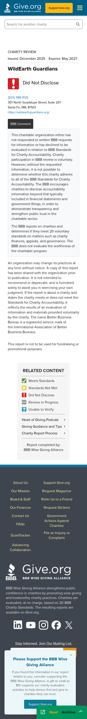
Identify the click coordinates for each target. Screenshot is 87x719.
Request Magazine (56, 490)
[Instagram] (43, 625)
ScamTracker (20, 535)
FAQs (20, 524)
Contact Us (20, 515)
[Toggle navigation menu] (80, 7)
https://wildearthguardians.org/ (29, 112)
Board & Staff (20, 499)
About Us (20, 482)
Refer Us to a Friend (56, 499)
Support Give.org (59, 8)
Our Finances (20, 507)
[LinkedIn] (18, 625)
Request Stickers (57, 507)
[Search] (77, 24)
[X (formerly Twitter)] (69, 625)
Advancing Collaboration (20, 547)
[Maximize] (80, 711)
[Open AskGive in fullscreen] (43, 712)
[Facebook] (56, 625)
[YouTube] (30, 625)
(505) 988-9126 (18, 97)
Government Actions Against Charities (56, 520)
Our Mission (20, 490)
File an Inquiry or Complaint (57, 535)
